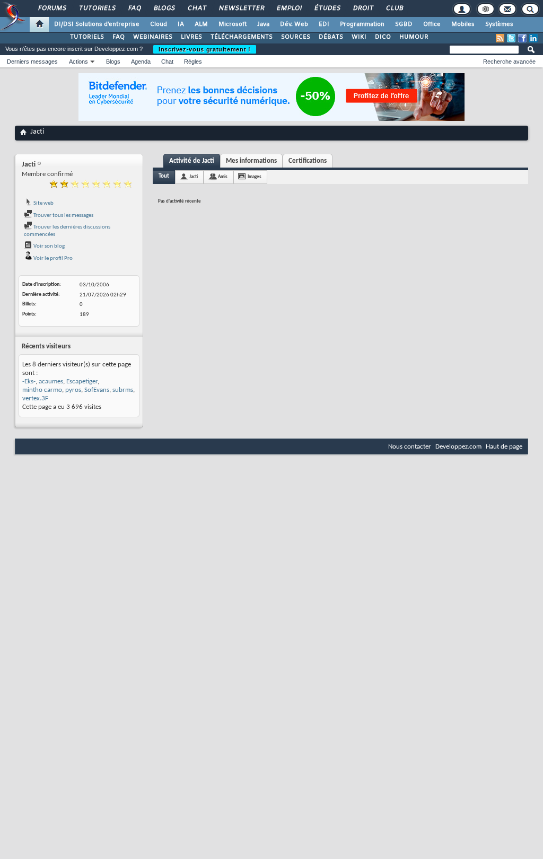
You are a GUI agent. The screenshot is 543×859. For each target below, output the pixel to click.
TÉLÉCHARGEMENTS (242, 37)
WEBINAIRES (152, 37)
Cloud (158, 24)
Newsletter (241, 8)
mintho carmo (42, 390)
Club (394, 8)
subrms (122, 390)
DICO (383, 37)
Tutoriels (96, 8)
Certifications (307, 160)
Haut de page (504, 446)
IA (181, 24)
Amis (222, 176)
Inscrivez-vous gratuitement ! (205, 49)
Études (327, 8)
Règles (193, 61)
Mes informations (251, 160)
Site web (43, 203)
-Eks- (29, 381)
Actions (78, 61)
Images (254, 176)
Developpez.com (458, 446)
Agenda (141, 61)
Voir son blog (48, 246)
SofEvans (96, 390)
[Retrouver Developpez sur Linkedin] (533, 38)
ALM (201, 24)
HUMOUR (413, 37)
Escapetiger (82, 381)
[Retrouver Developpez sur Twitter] (511, 38)
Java (263, 24)
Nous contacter (409, 446)
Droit (363, 8)
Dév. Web (294, 24)
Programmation (362, 24)
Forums (52, 8)
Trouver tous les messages (62, 215)
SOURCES (295, 37)
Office (432, 24)
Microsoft (232, 24)
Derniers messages (32, 61)
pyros (73, 390)
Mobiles (463, 24)
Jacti (193, 176)
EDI (324, 24)
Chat (196, 8)
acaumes (51, 381)
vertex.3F (35, 398)
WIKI (359, 37)
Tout (164, 176)
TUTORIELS (87, 37)
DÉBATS (331, 37)
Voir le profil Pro (52, 258)
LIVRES (191, 37)
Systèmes (499, 24)
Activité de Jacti (191, 160)
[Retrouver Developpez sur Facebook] (522, 38)
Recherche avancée (509, 61)
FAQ (134, 8)
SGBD (404, 24)
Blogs (164, 8)
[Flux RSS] (500, 38)
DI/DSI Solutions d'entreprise (96, 24)
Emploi (288, 8)
